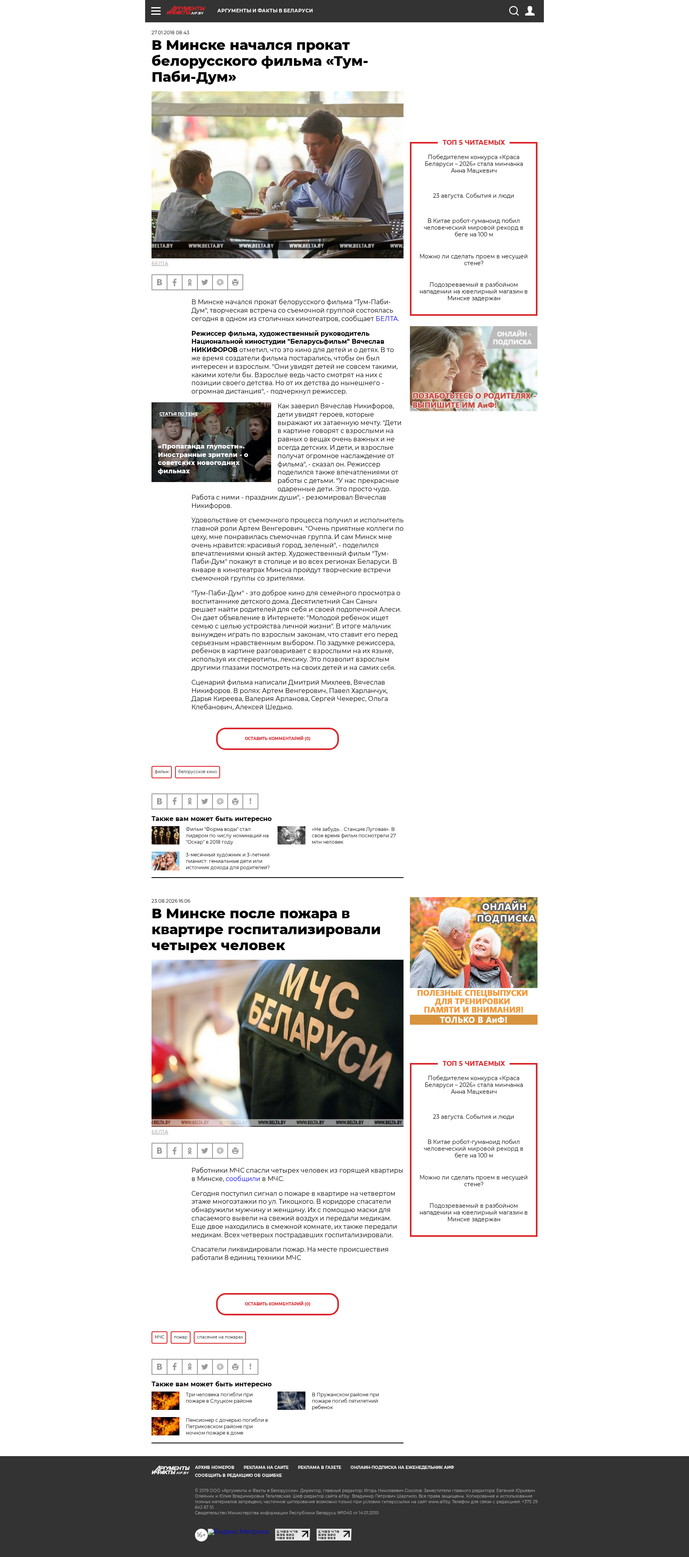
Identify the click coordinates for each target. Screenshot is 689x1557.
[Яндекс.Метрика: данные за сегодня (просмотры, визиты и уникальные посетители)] (238, 1532)
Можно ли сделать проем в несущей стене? (473, 260)
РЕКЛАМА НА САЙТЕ (266, 1467)
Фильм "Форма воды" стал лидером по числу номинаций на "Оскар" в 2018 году (227, 835)
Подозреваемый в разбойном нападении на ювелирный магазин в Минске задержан (473, 291)
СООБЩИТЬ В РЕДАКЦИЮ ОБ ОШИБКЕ (238, 1475)
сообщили (243, 1179)
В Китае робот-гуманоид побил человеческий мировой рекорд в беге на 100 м (474, 228)
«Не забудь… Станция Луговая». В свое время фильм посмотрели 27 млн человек (354, 835)
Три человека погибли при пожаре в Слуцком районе (219, 1398)
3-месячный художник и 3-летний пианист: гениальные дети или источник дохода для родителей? (228, 861)
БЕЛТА (160, 263)
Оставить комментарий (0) (278, 738)
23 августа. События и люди (473, 196)
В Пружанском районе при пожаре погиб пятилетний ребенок (345, 1401)
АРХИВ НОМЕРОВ (214, 1467)
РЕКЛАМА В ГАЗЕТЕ (319, 1467)
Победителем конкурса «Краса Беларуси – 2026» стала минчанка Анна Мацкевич (474, 164)
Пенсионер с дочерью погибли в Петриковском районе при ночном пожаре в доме (227, 1426)
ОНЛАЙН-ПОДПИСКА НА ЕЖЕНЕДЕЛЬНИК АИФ (402, 1467)
